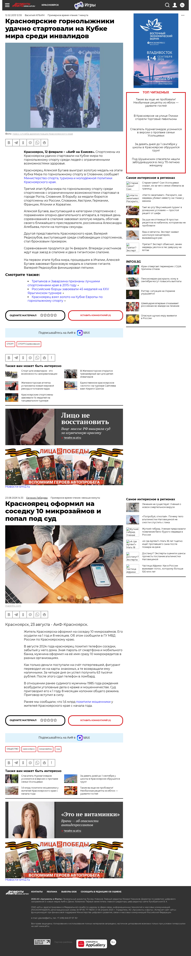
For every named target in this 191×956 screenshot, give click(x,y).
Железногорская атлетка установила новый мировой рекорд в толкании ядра (37, 385)
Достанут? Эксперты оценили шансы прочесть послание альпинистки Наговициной (163, 556)
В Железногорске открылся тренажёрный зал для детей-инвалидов (97, 373)
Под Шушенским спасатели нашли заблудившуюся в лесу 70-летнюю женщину (156, 162)
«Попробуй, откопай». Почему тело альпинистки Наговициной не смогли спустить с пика (162, 519)
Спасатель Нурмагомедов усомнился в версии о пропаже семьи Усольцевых (156, 132)
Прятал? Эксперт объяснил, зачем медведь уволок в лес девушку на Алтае (162, 247)
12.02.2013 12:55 (13, 15)
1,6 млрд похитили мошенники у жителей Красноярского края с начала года (40, 790)
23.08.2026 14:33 (14, 497)
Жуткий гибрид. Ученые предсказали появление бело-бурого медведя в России (164, 531)
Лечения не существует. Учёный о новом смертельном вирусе (161, 505)
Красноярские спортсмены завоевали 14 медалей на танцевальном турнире (37, 397)
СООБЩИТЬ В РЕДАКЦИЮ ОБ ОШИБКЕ (101, 892)
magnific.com (13, 605)
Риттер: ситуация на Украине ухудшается (158, 292)
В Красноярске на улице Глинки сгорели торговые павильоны (156, 117)
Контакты (37, 892)
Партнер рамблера (63, 942)
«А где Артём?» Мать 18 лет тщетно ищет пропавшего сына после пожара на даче (162, 544)
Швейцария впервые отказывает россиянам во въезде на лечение (160, 304)
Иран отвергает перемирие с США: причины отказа (161, 267)
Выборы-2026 (68, 892)
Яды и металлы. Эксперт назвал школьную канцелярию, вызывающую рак (160, 234)
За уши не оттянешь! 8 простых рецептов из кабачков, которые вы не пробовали (164, 222)
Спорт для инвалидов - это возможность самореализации (39, 372)
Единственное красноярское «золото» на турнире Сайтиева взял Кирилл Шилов (98, 385)
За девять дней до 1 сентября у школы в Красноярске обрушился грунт (155, 147)
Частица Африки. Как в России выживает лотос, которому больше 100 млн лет (162, 568)
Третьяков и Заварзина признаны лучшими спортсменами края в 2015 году (64, 283)
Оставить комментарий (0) (95, 315)
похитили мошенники (93, 702)
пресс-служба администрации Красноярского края (42, 133)
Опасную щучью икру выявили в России (159, 317)
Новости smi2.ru (17, 486)
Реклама (52, 892)
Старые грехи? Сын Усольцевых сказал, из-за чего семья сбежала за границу (163, 185)
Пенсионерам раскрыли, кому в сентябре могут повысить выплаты (161, 280)
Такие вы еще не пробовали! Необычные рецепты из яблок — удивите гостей (156, 102)
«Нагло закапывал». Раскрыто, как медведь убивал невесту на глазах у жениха (163, 198)
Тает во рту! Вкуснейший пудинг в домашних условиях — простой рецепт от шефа (162, 210)
